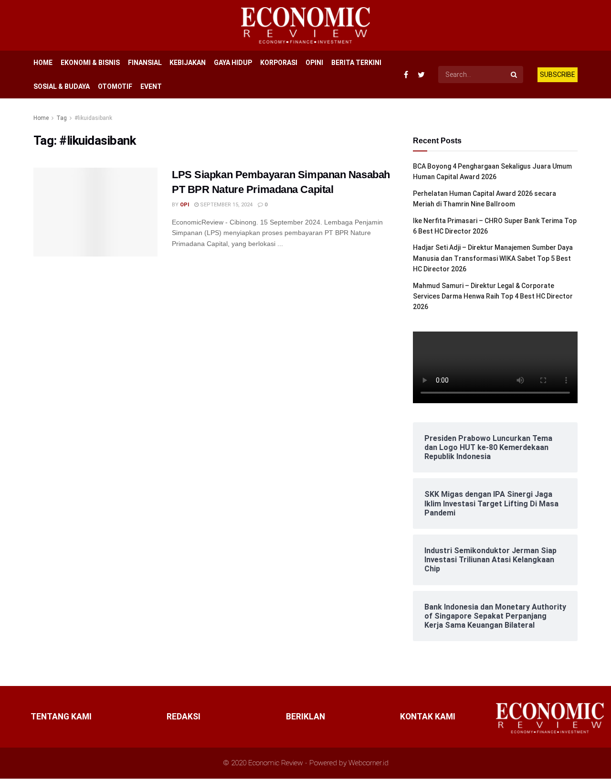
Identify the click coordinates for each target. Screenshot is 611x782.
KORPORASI (278, 62)
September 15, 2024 (226, 205)
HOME (43, 62)
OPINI (314, 62)
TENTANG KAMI (61, 716)
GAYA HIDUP (233, 62)
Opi (184, 205)
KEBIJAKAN (187, 62)
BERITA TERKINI (356, 62)
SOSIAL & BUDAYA (61, 86)
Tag (61, 118)
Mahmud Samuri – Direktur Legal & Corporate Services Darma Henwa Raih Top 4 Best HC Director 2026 (493, 296)
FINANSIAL (145, 62)
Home (41, 118)
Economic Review (275, 763)
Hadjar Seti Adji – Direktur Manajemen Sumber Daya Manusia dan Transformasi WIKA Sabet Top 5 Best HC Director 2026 (493, 258)
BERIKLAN (305, 716)
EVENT (151, 86)
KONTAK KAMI (427, 716)
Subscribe (557, 74)
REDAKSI (183, 716)
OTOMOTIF (115, 86)
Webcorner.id (368, 763)
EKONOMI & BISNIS (90, 62)
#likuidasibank (93, 118)
